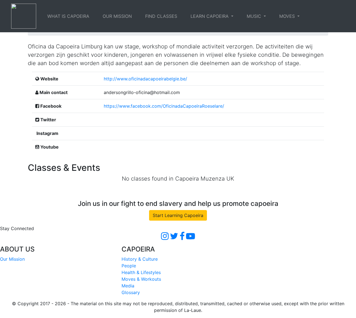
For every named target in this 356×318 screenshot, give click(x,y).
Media (128, 286)
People (129, 265)
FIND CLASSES (161, 16)
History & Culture (140, 259)
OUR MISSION (117, 16)
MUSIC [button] (255, 16)
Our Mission (12, 259)
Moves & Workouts (141, 279)
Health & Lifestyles (141, 272)
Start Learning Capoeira (178, 215)
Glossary (131, 292)
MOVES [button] (287, 16)
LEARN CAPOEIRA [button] (210, 16)
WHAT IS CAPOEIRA (68, 16)
